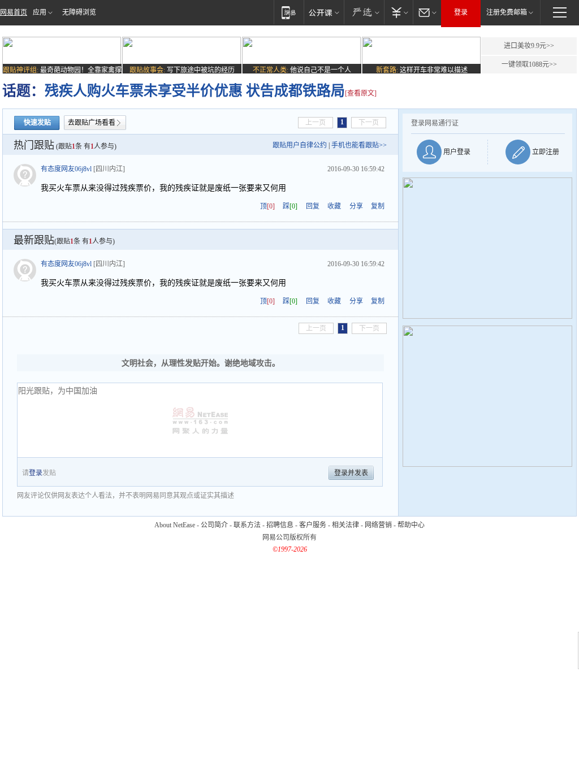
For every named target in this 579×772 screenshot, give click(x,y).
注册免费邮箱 (506, 12)
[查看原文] (361, 93)
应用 (39, 12)
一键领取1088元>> (529, 64)
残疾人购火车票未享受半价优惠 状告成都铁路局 (195, 90)
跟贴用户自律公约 (300, 145)
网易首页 (13, 12)
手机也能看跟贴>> (359, 145)
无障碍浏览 (79, 12)
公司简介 (214, 525)
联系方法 (247, 525)
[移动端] (289, 12)
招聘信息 (279, 525)
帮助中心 (411, 525)
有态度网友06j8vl (66, 169)
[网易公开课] (324, 12)
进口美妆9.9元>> (529, 46)
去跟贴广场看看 (91, 123)
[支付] (398, 12)
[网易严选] (364, 12)
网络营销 (378, 525)
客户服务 (312, 525)
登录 (461, 12)
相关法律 (345, 525)
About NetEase (174, 525)
